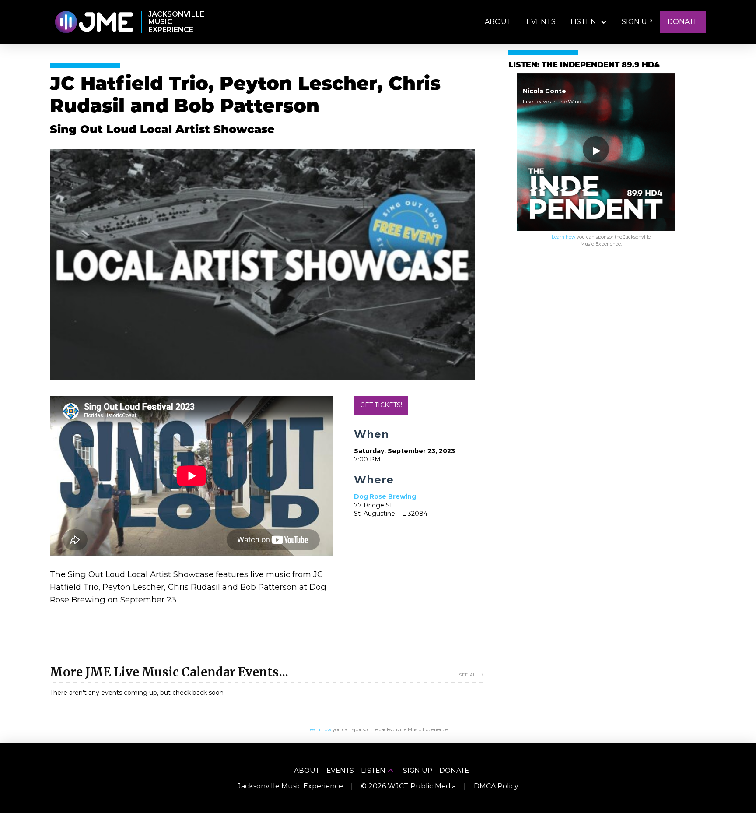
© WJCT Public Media (408, 786)
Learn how (563, 237)
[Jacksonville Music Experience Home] (94, 22)
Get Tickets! (381, 405)
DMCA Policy (496, 786)
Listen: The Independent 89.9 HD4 (583, 65)
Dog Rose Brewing (385, 496)
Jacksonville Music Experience (290, 786)
